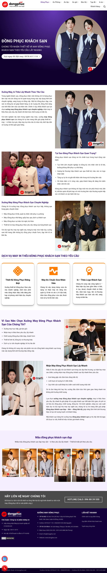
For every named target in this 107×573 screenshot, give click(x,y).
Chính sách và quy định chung (91, 516)
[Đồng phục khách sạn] (80, 44)
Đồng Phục (45, 2)
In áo (101, 2)
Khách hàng (95, 6)
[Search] (104, 6)
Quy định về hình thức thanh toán (92, 521)
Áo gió (74, 2)
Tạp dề (93, 2)
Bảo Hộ (84, 2)
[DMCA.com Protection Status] (8, 538)
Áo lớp (66, 2)
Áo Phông (56, 2)
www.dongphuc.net (51, 537)
